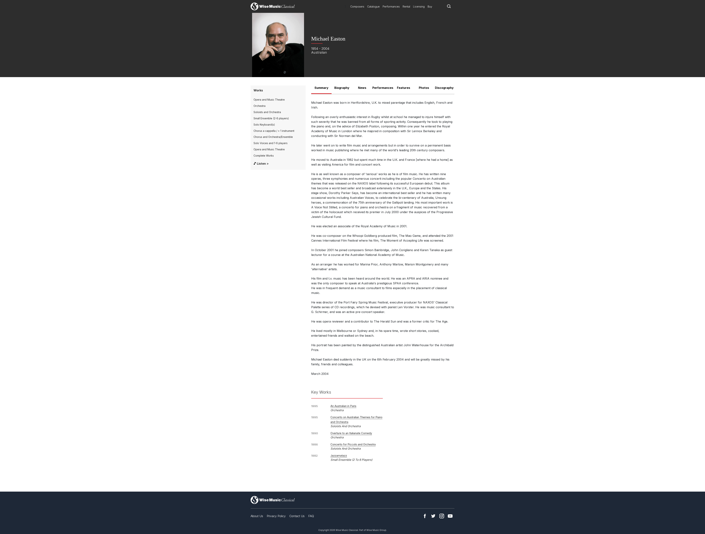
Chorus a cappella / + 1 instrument (274, 130)
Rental (406, 6)
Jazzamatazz (338, 455)
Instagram (441, 516)
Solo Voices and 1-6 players (271, 143)
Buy (430, 6)
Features (403, 88)
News (362, 88)
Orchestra (259, 105)
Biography (341, 88)
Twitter (433, 516)
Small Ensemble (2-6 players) (271, 118)
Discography (444, 88)
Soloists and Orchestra (267, 112)
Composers (357, 6)
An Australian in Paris (343, 406)
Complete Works (264, 155)
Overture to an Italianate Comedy (351, 433)
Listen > (263, 163)
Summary (321, 88)
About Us (257, 516)
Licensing (419, 6)
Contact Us (297, 516)
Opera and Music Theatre (269, 99)
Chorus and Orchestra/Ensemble (273, 136)
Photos (424, 88)
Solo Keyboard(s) (264, 124)
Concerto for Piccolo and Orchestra (353, 444)
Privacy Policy (276, 516)
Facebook (424, 516)
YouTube (450, 516)
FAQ (311, 516)
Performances (391, 6)
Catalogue (373, 6)
